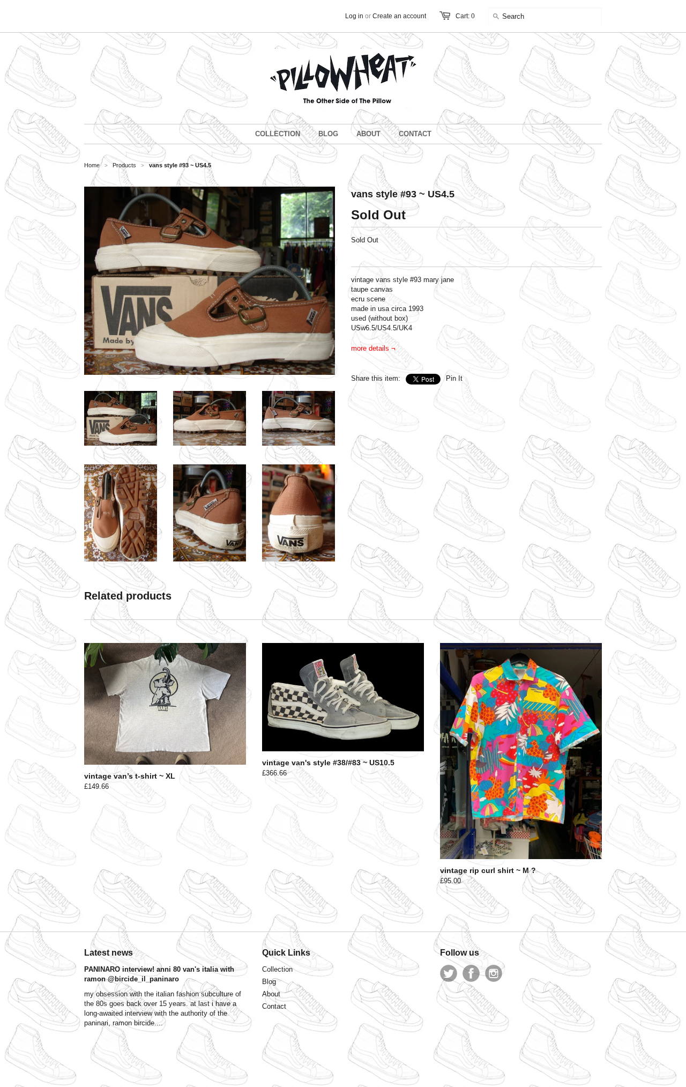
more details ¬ (373, 348)
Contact (274, 1006)
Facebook (471, 973)
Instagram (493, 973)
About (271, 994)
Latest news (108, 952)
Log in (354, 16)
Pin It (454, 378)
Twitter (448, 973)
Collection (277, 969)
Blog (269, 982)
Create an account (399, 16)
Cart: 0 (465, 16)
